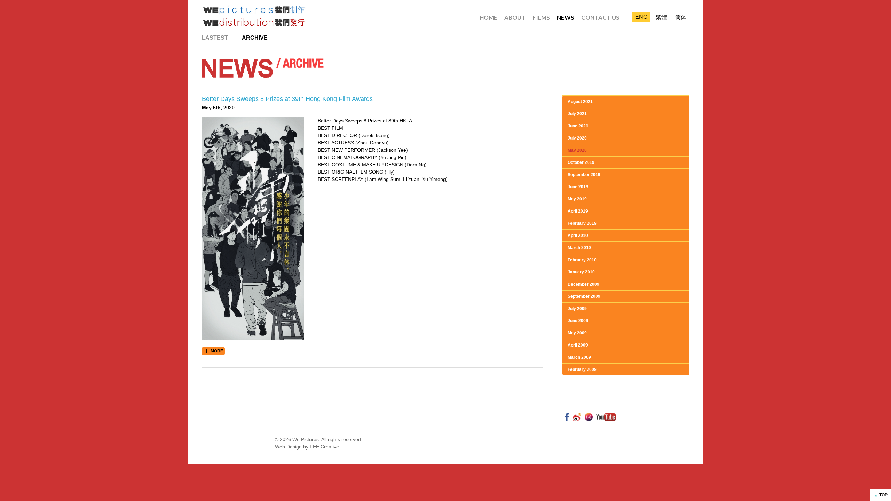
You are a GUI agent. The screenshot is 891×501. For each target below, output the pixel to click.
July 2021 (577, 113)
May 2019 (577, 199)
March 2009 (579, 357)
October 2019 (581, 162)
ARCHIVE (255, 38)
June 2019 (578, 186)
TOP (883, 495)
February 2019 (582, 223)
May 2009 (577, 333)
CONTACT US (600, 17)
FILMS (541, 17)
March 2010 (579, 247)
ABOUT (515, 17)
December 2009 (583, 284)
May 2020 (577, 150)
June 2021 (578, 126)
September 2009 (584, 296)
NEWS (565, 17)
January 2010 (581, 272)
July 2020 (577, 138)
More (217, 351)
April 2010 (578, 235)
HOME (488, 17)
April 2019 (578, 211)
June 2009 (578, 320)
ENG (641, 17)
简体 (680, 17)
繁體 (661, 17)
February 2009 (582, 369)
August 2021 (580, 101)
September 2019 (584, 174)
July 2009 (577, 308)
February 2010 (582, 259)
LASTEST (215, 38)
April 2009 (578, 345)
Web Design (288, 447)
